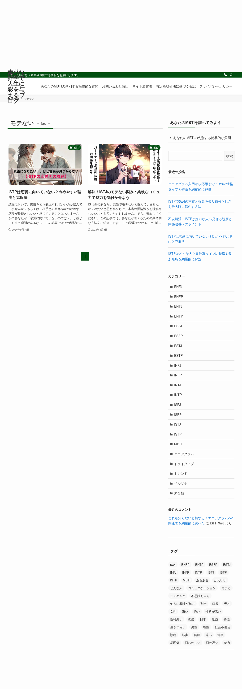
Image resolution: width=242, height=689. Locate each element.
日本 (203, 619)
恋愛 (191, 619)
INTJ (177, 385)
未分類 (179, 493)
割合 (203, 603)
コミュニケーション (202, 588)
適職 (220, 634)
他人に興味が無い (182, 603)
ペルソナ (180, 483)
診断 (173, 634)
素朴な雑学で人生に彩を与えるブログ (16, 86)
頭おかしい (192, 642)
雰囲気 (174, 642)
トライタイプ (184, 463)
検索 (229, 155)
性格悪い (176, 619)
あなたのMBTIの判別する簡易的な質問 (202, 137)
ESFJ (178, 325)
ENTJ (178, 306)
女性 (173, 611)
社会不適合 (222, 627)
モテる (226, 588)
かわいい (220, 580)
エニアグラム (184, 453)
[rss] (225, 75)
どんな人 (176, 588)
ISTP (178, 434)
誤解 (197, 634)
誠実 (185, 634)
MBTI (178, 443)
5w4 (173, 564)
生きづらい (178, 627)
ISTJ (177, 424)
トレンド (180, 473)
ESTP (178, 355)
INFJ (177, 365)
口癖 (215, 603)
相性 (206, 627)
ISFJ (177, 404)
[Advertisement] (121, 39)
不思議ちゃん (200, 595)
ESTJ (178, 345)
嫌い (185, 611)
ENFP (178, 296)
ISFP (178, 414)
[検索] (231, 75)
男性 (194, 627)
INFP (178, 375)
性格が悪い (213, 611)
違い (209, 634)
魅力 (227, 642)
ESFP (178, 335)
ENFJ (178, 286)
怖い (197, 611)
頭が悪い (212, 642)
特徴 (227, 619)
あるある (202, 580)
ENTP (178, 316)
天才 (227, 603)
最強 (215, 619)
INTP (178, 394)
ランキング (178, 595)
